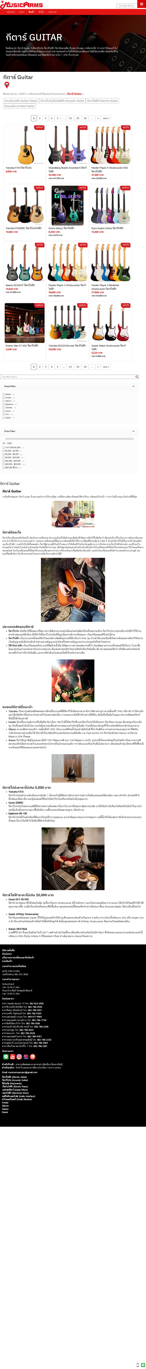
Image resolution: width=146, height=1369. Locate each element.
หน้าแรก (11, 11)
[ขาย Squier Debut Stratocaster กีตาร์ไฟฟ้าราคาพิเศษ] (111, 323)
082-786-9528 (28, 1033)
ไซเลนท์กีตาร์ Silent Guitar (20, 106)
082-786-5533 (34, 1013)
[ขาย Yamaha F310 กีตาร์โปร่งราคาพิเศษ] (25, 145)
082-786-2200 (41, 1026)
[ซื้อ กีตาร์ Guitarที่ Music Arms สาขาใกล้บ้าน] (7, 85)
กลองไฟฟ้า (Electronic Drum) (15, 1093)
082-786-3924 (27, 1030)
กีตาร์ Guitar (74, 93)
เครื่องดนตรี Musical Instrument (46, 93)
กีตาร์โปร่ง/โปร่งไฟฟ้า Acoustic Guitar (62, 100)
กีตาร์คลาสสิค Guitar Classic (21, 100)
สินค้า (31, 11)
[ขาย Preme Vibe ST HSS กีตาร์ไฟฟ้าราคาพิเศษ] (25, 323)
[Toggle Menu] (141, 4)
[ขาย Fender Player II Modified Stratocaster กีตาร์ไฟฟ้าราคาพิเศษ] (111, 263)
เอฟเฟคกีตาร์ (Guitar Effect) (15, 1090)
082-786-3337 (35, 1010)
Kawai (5, 1112)
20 (77, 118)
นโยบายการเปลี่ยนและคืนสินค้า (18, 957)
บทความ (52, 11)
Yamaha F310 (16, 791)
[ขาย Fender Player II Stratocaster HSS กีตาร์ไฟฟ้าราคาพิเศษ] (111, 145)
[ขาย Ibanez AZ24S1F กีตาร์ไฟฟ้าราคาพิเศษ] (25, 263)
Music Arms (10, 93)
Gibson (5, 1106)
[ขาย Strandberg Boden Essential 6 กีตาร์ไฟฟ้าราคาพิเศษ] (67, 145)
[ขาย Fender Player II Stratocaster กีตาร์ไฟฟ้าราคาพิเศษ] (67, 263)
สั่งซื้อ (41, 11)
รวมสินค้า (7, 961)
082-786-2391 (40, 1046)
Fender (5, 1102)
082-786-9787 (35, 1036)
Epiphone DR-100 (18, 813)
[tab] (69, 386)
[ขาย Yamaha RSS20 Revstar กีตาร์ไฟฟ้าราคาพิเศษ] (67, 323)
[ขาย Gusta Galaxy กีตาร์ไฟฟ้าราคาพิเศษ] (67, 206)
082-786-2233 (44, 1040)
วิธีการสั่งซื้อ (8, 950)
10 (70, 118)
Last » (106, 118)
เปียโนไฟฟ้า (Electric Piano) (15, 1086)
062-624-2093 (36, 1003)
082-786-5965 (41, 1043)
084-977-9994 (35, 1017)
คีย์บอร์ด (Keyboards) (12, 1083)
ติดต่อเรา (7, 953)
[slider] (3, 438)
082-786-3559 (35, 1007)
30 (85, 118)
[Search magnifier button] (137, 377)
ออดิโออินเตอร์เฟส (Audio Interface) (18, 1096)
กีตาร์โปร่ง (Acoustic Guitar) (15, 1080)
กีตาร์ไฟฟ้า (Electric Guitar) (14, 1077)
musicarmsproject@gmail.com (22, 1072)
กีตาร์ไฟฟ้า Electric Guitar (102, 100)
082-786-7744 (39, 1020)
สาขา (21, 11)
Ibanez (5, 1109)
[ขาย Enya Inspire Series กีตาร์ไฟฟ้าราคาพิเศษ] (111, 206)
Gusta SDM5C (16, 802)
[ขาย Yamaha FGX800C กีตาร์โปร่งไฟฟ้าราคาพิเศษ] (25, 206)
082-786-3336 (33, 1023)
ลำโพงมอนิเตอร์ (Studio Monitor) (17, 1099)
